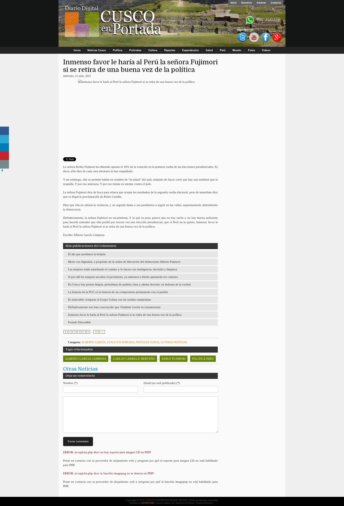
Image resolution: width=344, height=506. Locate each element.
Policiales (135, 50)
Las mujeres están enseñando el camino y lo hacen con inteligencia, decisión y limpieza (122, 269)
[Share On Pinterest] (4, 156)
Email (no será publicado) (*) (162, 383)
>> (102, 331)
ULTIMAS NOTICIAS (174, 342)
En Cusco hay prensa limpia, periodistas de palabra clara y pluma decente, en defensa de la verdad (129, 284)
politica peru (203, 358)
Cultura (152, 50)
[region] (172, 24)
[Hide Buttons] (2, 171)
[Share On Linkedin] (4, 147)
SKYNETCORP (147, 503)
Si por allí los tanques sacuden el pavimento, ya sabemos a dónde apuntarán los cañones (123, 276)
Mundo (237, 50)
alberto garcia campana (85, 358)
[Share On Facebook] (4, 131)
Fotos (251, 50)
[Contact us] (4, 164)
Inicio (233, 2)
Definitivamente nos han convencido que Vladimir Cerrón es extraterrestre (114, 307)
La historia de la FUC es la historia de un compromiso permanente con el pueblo (118, 292)
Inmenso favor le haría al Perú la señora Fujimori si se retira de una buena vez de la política (125, 314)
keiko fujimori (174, 358)
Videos (266, 50)
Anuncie (261, 2)
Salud (209, 50)
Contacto (276, 2)
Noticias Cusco (96, 50)
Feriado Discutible (79, 322)
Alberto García (93, 342)
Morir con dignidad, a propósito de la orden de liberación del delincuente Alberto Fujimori (124, 261)
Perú (223, 50)
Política (117, 50)
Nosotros (246, 2)
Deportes (169, 50)
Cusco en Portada (120, 342)
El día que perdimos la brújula (87, 254)
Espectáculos (190, 50)
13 (96, 331)
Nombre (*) (70, 383)
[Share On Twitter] (4, 139)
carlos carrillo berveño (134, 358)
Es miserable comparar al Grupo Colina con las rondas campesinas (109, 299)
